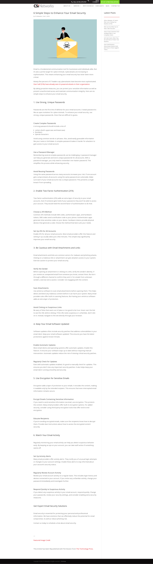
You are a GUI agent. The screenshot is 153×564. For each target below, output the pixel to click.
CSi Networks (38, 16)
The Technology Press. (84, 549)
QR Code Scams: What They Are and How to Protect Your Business (111, 39)
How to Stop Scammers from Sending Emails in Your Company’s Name (111, 33)
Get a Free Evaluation (110, 2)
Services (76, 6)
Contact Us (115, 6)
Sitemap (63, 561)
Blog (107, 6)
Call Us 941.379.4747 (79, 2)
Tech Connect (96, 1)
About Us (67, 6)
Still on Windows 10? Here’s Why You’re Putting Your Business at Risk (111, 22)
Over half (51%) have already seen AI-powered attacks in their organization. (61, 84)
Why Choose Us (88, 6)
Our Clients (100, 6)
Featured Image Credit (41, 540)
